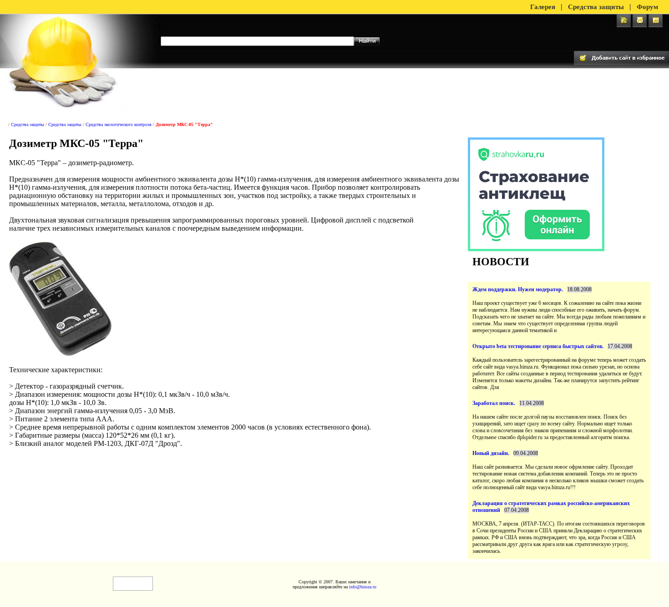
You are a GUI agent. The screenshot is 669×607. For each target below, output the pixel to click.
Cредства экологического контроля (119, 124)
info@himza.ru (362, 586)
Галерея (542, 6)
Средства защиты (596, 6)
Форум (647, 6)
